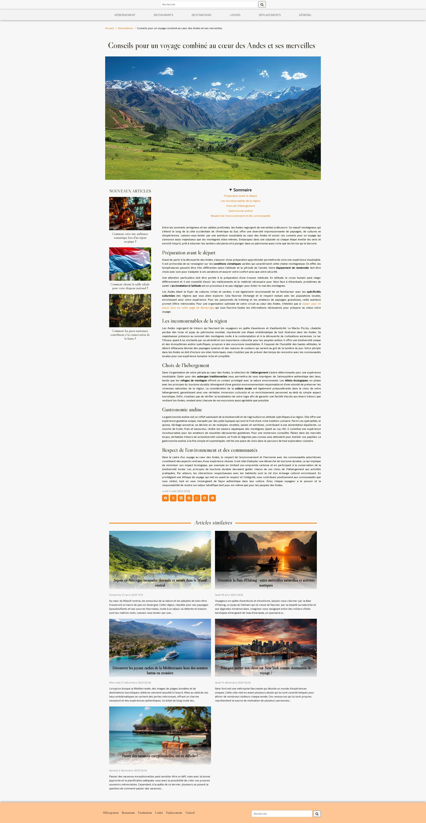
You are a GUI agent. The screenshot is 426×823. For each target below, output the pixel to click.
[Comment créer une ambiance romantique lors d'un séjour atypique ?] (130, 213)
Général (305, 15)
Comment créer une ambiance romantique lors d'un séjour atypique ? (130, 237)
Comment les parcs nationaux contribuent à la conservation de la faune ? (130, 334)
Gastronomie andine (240, 210)
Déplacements (270, 15)
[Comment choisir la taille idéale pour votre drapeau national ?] (130, 263)
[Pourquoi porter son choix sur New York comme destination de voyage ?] (266, 647)
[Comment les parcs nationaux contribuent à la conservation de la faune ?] (130, 310)
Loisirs (235, 15)
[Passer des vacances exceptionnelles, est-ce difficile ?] (160, 735)
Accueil (109, 28)
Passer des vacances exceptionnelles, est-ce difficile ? (160, 755)
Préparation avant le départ (240, 195)
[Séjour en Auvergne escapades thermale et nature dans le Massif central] (160, 559)
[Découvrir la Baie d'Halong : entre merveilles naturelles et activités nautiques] (266, 559)
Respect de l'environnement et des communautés (240, 215)
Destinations (201, 15)
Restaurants (163, 15)
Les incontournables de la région (240, 200)
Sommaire (242, 189)
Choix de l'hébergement (240, 205)
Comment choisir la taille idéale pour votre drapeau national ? (130, 286)
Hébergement (124, 15)
